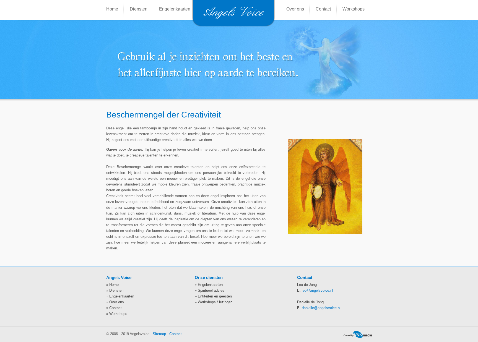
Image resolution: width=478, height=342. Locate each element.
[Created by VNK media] (358, 335)
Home (112, 9)
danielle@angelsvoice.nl (321, 308)
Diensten (138, 9)
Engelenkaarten (174, 9)
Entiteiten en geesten (215, 296)
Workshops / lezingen (215, 302)
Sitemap (159, 334)
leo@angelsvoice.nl (317, 290)
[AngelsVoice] (233, 26)
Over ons (295, 9)
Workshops (353, 9)
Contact (323, 9)
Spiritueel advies (211, 290)
